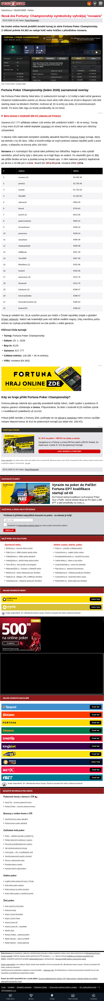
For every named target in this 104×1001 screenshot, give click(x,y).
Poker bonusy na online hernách (17, 889)
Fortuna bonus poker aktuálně (16, 823)
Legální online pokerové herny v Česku (19, 881)
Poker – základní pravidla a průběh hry (19, 836)
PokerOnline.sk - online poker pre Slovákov (71, 581)
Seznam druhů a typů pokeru (15, 869)
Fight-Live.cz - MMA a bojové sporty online (21, 552)
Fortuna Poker (77, 137)
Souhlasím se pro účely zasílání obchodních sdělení (37, 526)
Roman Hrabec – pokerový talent (17, 935)
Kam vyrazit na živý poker (14, 906)
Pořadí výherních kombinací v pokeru (18, 840)
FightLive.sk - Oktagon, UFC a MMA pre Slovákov (24, 577)
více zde (27, 463)
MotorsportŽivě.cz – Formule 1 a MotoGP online (23, 569)
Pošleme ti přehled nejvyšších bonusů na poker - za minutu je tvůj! (38, 515)
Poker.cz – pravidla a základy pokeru (68, 548)
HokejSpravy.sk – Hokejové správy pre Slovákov (24, 581)
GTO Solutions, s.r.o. (8, 991)
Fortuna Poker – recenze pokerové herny (20, 806)
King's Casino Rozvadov (14, 914)
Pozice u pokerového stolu (15, 860)
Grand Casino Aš (11, 922)
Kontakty (11, 987)
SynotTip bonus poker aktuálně (16, 819)
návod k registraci (67, 417)
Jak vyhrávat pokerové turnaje (16, 848)
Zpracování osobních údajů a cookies (63, 987)
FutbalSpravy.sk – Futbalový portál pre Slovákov (72, 573)
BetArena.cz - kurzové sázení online (19, 548)
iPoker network (9, 319)
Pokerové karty (10, 910)
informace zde (48, 970)
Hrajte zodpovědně (6, 460)
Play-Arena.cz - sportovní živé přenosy (69, 569)
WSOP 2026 (9, 931)
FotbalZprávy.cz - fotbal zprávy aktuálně (20, 556)
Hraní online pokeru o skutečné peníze (19, 893)
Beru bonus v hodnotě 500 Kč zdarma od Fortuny (32, 116)
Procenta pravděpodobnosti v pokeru (18, 844)
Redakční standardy (24, 987)
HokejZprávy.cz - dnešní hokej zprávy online (22, 560)
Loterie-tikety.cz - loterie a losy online (68, 560)
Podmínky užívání (40, 987)
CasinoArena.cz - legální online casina (69, 552)
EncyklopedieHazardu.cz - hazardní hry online (72, 556)
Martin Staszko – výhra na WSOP (17, 939)
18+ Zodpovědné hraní (87, 987)
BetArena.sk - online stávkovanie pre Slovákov (23, 573)
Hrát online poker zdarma (14, 885)
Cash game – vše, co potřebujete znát (19, 852)
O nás (3, 987)
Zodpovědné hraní (36, 959)
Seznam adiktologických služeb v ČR (52, 979)
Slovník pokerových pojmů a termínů (18, 856)
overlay (46, 126)
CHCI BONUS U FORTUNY (69, 451)
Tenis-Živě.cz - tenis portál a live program (21, 565)
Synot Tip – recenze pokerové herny (18, 802)
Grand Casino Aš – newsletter (16, 927)
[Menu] (100, 3)
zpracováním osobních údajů (28, 526)
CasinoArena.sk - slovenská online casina (70, 577)
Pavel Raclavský (32, 20)
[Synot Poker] (20, 651)
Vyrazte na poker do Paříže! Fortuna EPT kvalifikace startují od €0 (74, 489)
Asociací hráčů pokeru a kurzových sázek (71, 959)
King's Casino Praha (12, 918)
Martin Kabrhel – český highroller (17, 943)
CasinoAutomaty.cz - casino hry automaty (70, 565)
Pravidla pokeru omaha (13, 864)
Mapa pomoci (71, 979)
